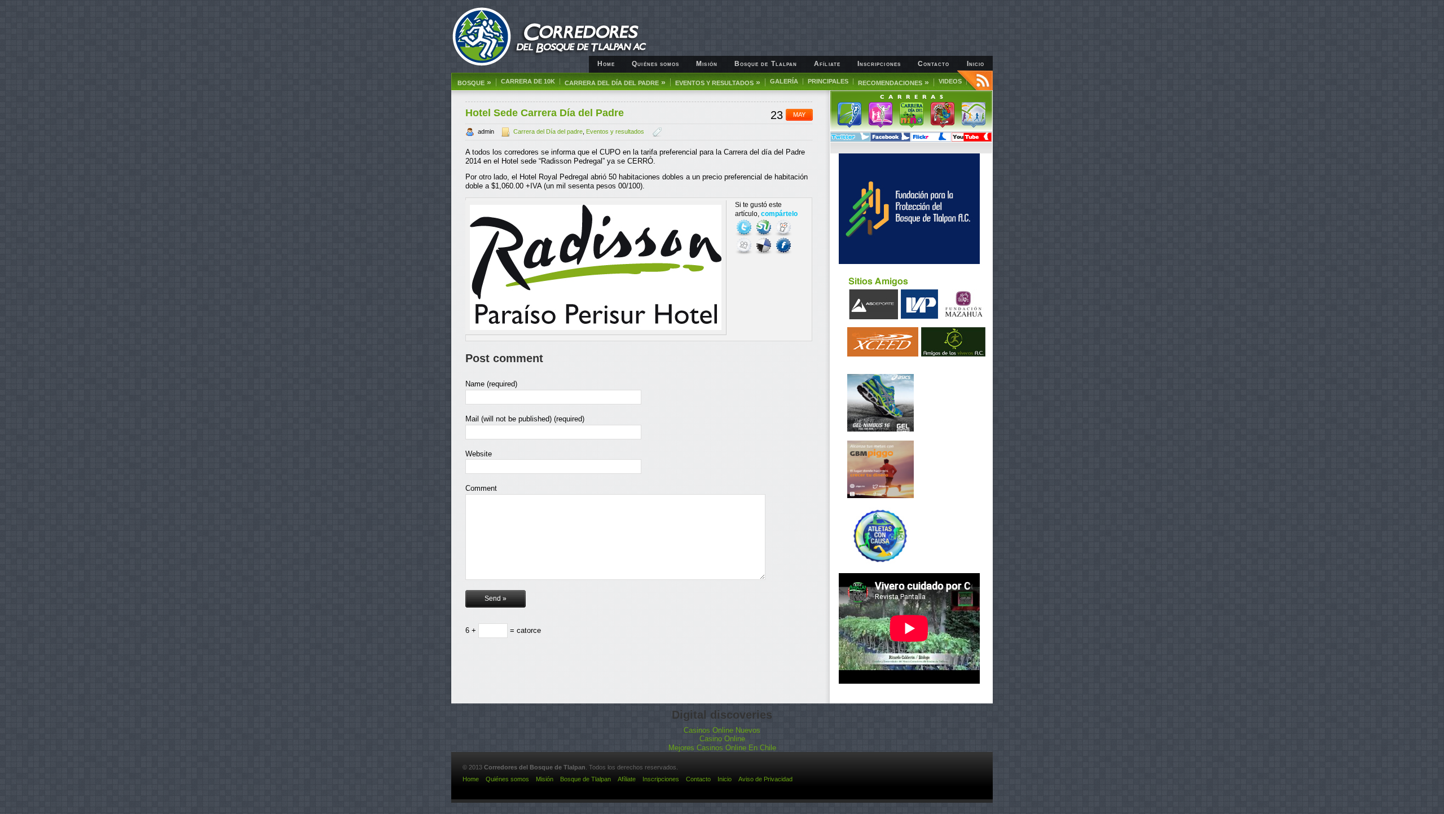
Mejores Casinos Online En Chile (722, 747)
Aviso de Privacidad (765, 779)
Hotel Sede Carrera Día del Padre (544, 112)
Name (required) (491, 384)
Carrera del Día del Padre (615, 82)
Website (478, 454)
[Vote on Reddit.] (783, 227)
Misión (706, 64)
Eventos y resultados (717, 82)
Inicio (975, 64)
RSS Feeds (975, 80)
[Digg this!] (745, 245)
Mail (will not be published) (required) (524, 419)
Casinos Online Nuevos (722, 730)
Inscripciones (879, 64)
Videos (950, 81)
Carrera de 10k (528, 81)
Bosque (474, 82)
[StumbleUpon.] (764, 227)
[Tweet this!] (745, 227)
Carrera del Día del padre (548, 131)
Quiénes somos (655, 64)
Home (606, 64)
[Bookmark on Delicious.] (764, 245)
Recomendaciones (893, 82)
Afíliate (827, 64)
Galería (784, 81)
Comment (481, 488)
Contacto (934, 64)
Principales (828, 81)
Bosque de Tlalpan (765, 64)
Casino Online (722, 738)
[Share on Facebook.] (783, 245)
